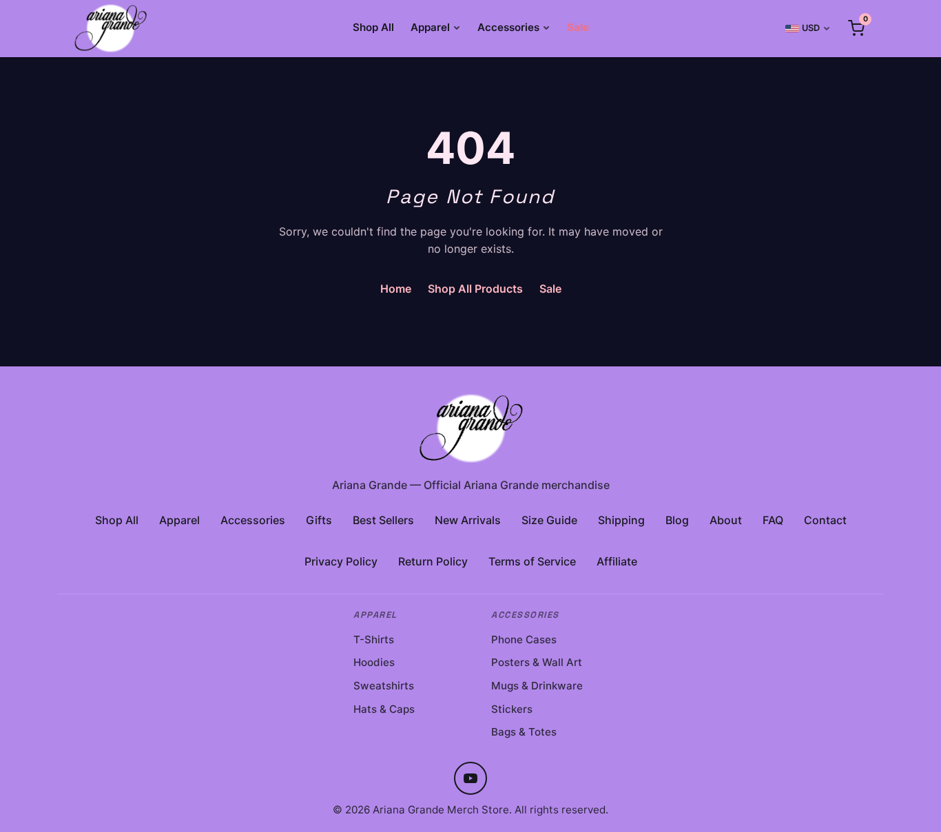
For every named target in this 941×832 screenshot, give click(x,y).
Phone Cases (524, 639)
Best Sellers (383, 520)
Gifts (319, 520)
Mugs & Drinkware (537, 685)
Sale (578, 27)
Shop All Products (475, 288)
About (726, 520)
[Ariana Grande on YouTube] (470, 778)
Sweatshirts (383, 685)
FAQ (773, 520)
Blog (677, 520)
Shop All (373, 27)
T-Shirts (373, 639)
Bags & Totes (524, 731)
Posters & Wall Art (536, 662)
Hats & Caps (384, 709)
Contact (825, 520)
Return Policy (433, 561)
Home (395, 288)
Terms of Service (532, 561)
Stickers (511, 709)
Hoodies (374, 662)
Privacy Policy (341, 561)
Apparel (430, 27)
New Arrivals (468, 520)
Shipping (621, 520)
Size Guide (549, 520)
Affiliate (617, 561)
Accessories (508, 27)
